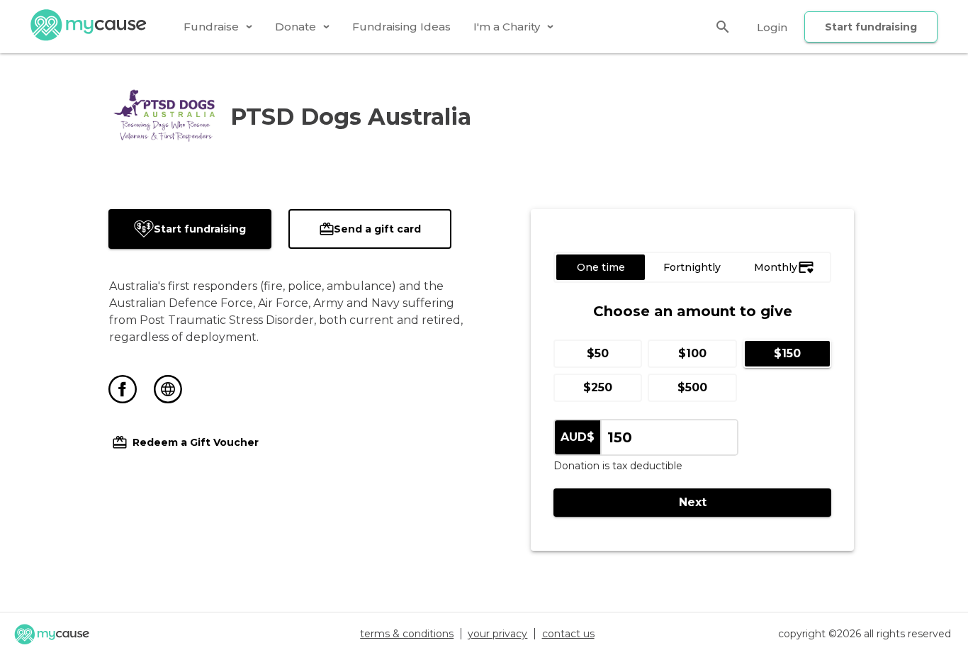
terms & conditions (407, 633)
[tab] (218, 26)
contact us (568, 633)
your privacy (497, 633)
